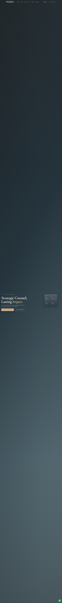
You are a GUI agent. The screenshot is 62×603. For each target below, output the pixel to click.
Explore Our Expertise (20, 309)
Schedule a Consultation (7, 309)
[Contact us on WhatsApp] (59, 600)
